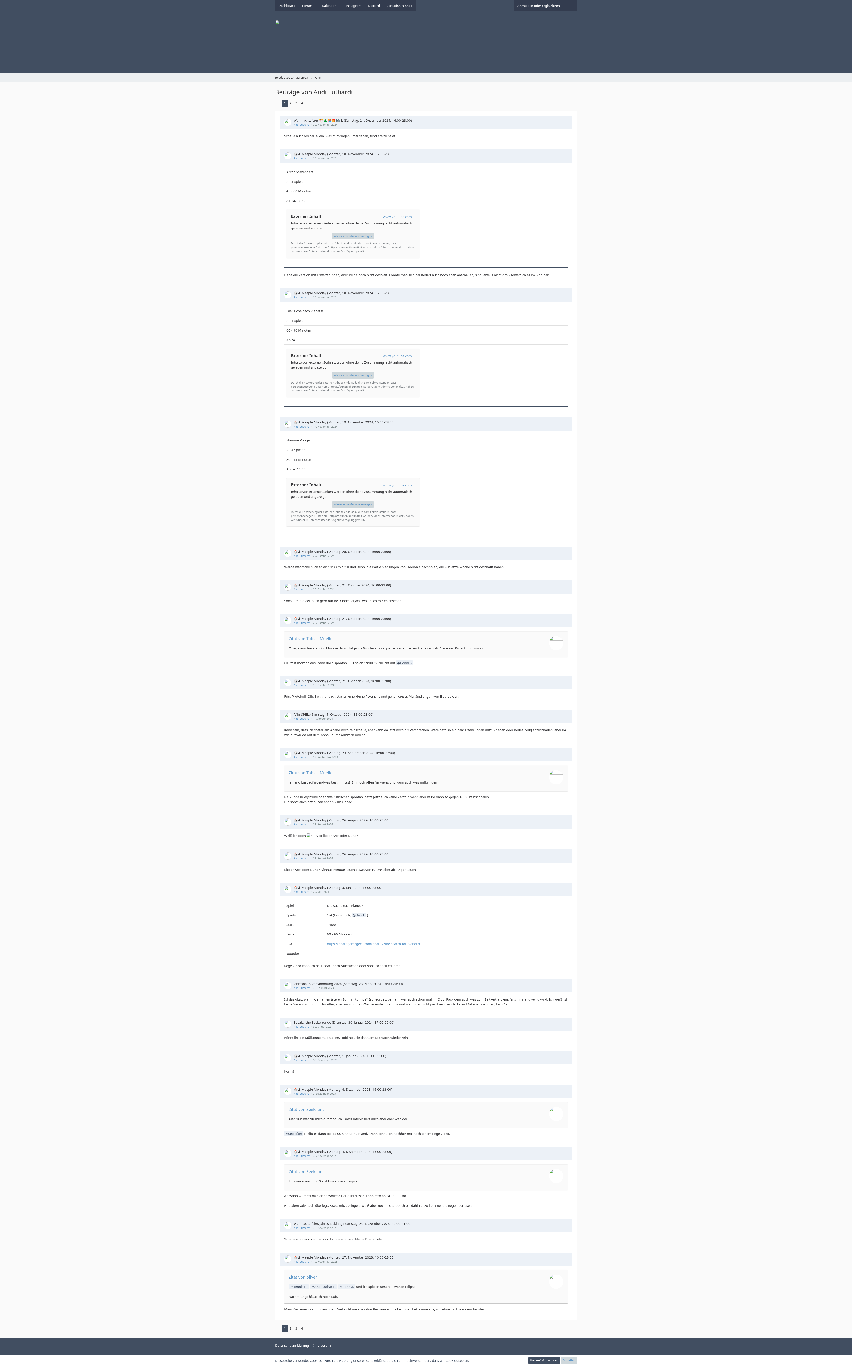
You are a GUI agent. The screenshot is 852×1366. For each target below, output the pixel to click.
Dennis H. (300, 1286)
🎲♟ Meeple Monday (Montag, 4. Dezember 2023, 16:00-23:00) (343, 1089)
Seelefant (295, 1133)
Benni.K (406, 663)
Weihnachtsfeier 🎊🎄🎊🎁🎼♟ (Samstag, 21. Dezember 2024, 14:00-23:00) (353, 120)
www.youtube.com (397, 216)
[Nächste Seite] (308, 103)
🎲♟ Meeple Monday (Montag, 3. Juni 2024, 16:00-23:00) (338, 887)
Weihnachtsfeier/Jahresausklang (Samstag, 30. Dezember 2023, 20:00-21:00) (353, 1223)
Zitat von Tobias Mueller (311, 638)
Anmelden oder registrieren (538, 5)
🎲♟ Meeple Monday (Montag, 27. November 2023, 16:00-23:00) (344, 1257)
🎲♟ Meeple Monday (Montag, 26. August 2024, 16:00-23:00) (341, 820)
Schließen (569, 1360)
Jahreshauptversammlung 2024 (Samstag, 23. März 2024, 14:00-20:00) (348, 983)
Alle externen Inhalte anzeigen (353, 236)
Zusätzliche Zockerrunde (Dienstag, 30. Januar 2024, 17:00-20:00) (344, 1022)
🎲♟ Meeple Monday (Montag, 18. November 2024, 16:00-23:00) (344, 154)
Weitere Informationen (544, 1360)
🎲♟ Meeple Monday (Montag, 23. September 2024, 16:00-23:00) (344, 753)
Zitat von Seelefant (306, 1109)
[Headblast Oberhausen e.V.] (426, 42)
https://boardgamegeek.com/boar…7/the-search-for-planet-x (373, 943)
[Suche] (570, 5)
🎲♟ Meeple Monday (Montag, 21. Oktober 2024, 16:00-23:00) (342, 585)
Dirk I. (360, 915)
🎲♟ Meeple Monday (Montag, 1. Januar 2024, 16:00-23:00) (340, 1056)
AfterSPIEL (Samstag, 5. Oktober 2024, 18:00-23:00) (333, 714)
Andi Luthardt (302, 125)
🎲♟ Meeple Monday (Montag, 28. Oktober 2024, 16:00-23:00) (342, 551)
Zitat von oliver (303, 1277)
